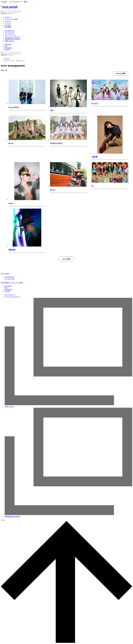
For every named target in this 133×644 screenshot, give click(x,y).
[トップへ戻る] (66, 642)
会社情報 (8, 27)
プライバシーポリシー (12, 37)
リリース (8, 23)
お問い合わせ (9, 41)
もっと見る (66, 259)
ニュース (8, 21)
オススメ (8, 17)
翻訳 (25, 2)
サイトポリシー (10, 34)
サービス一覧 (9, 32)
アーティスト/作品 (11, 19)
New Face (8, 25)
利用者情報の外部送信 (12, 39)
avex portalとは (10, 30)
